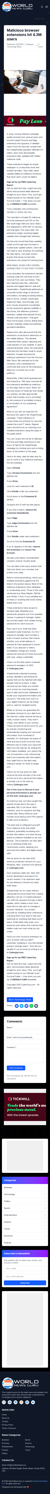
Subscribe (25, 1283)
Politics (5, 1453)
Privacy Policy (7, 1425)
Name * (10, 1027)
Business (5, 1440)
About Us (5, 1418)
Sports (27, 1440)
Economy (5, 1443)
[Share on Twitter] (22, 1006)
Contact (5, 1421)
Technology (30, 1447)
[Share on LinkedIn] (26, 1006)
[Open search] (42, 7)
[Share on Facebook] (17, 1006)
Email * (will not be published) (19, 1037)
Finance (5, 1450)
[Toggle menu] (46, 6)
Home (4, 1415)
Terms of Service (9, 1428)
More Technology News (20, 999)
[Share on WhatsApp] (31, 1006)
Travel (27, 1450)
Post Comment (16, 1068)
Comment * (11, 1047)
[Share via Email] (36, 1006)
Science (28, 1443)
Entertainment (7, 1447)
